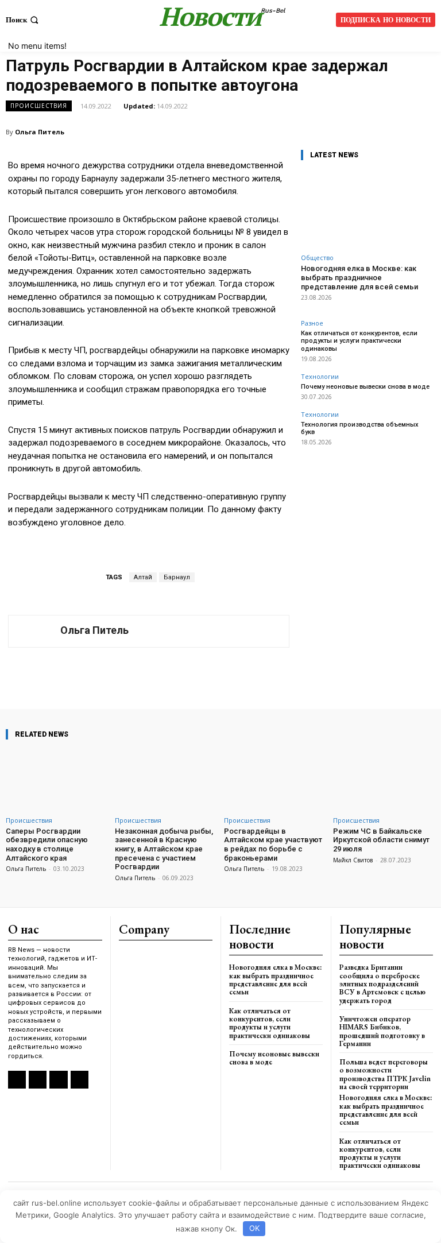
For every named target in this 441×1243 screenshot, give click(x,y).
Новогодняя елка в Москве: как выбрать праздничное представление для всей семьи (359, 277)
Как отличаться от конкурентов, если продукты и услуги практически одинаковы (359, 341)
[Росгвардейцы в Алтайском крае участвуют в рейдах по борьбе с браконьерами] (275, 780)
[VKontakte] (38, 1080)
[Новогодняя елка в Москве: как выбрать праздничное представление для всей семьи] (367, 209)
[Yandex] (58, 1080)
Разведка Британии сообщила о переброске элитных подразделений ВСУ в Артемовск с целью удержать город (382, 983)
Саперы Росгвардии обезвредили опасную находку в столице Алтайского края (47, 844)
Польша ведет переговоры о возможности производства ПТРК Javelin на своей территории (385, 1074)
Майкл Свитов (353, 860)
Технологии (320, 376)
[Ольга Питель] (34, 631)
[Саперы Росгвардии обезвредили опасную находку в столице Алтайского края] (57, 780)
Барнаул (177, 577)
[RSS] (17, 1080)
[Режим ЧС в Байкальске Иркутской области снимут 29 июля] (384, 780)
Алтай (143, 577)
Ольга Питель (39, 131)
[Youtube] (79, 1080)
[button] (23, 20)
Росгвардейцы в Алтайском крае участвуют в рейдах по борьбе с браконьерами (273, 844)
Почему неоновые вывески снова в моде (365, 386)
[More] (310, 676)
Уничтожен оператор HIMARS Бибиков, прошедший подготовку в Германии (382, 1031)
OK (254, 1228)
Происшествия (38, 106)
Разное (312, 323)
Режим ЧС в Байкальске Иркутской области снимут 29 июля (381, 840)
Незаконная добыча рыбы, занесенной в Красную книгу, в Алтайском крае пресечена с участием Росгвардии (164, 849)
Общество (317, 257)
